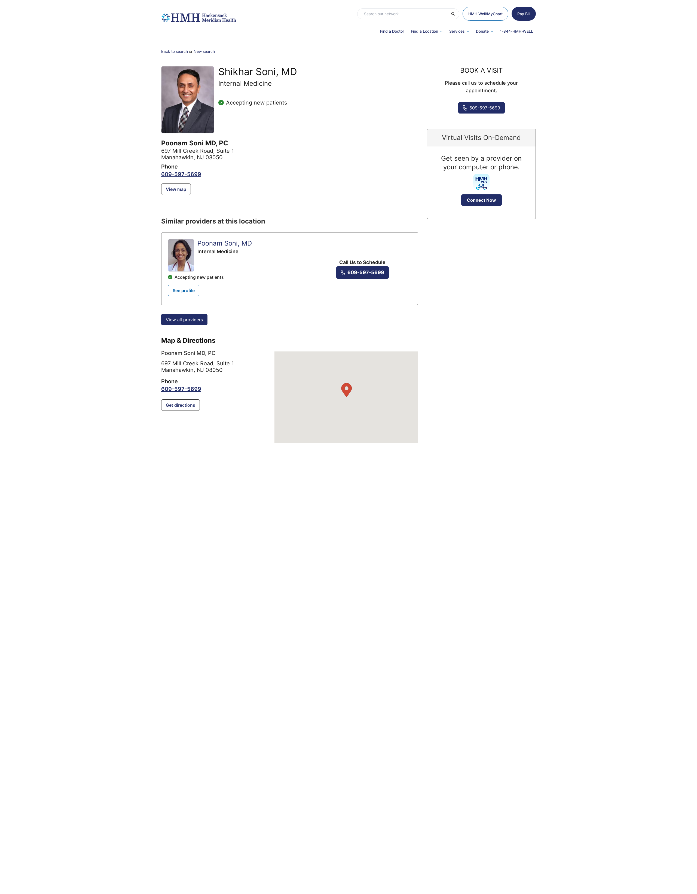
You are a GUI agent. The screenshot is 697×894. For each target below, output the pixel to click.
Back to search (174, 51)
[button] (346, 390)
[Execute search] (455, 13)
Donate (482, 31)
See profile (184, 290)
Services (457, 31)
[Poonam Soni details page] (181, 255)
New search (204, 51)
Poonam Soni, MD (224, 243)
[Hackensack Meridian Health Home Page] (198, 15)
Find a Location (424, 31)
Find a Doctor (392, 31)
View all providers (184, 319)
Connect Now (481, 200)
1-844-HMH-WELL (516, 31)
